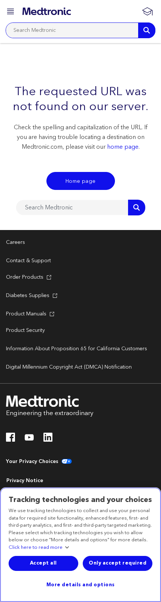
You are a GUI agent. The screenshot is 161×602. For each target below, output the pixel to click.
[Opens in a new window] (10, 439)
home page (123, 147)
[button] (11, 12)
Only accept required (117, 563)
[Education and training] (147, 11)
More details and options (80, 585)
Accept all (43, 563)
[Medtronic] (46, 11)
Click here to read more (36, 547)
